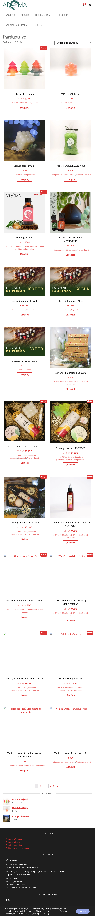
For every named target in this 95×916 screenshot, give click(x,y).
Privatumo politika (14, 845)
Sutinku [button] (83, 911)
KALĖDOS (23, 103)
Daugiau (24, 107)
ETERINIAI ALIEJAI (42, 15)
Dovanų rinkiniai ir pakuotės (65, 250)
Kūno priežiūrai (79, 535)
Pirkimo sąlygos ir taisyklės (17, 848)
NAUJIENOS (10, 15)
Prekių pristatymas (14, 842)
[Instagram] (9, 900)
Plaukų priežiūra (31, 246)
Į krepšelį (24, 179)
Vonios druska (69, 175)
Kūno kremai (67, 535)
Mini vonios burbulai (73, 687)
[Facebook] (6, 900)
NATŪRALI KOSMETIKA (16, 25)
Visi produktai (33, 103)
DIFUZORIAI (63, 15)
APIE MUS (38, 25)
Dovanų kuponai (18, 310)
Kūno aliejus (19, 246)
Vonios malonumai (83, 175)
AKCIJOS (25, 15)
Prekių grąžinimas (14, 839)
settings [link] (46, 913)
